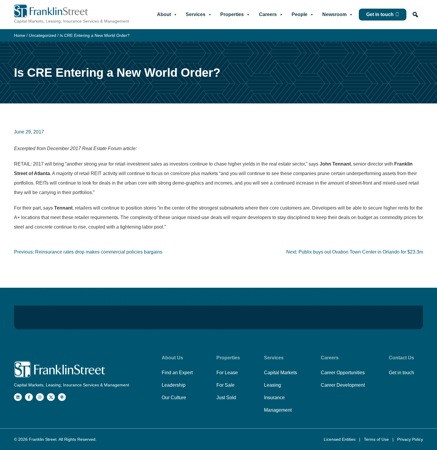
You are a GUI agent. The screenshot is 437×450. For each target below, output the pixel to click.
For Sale (225, 385)
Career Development (343, 385)
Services (195, 14)
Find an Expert (177, 372)
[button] (415, 14)
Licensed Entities (340, 439)
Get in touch (380, 14)
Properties (232, 14)
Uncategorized (42, 35)
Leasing (272, 385)
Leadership (174, 385)
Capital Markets (280, 372)
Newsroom (334, 14)
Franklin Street (42, 439)
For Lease (227, 372)
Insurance (274, 397)
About (164, 14)
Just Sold (226, 397)
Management (278, 410)
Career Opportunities (343, 372)
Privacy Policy (410, 439)
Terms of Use (377, 439)
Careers (268, 14)
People (299, 14)
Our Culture (174, 397)
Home (19, 35)
